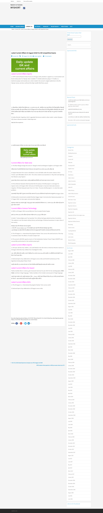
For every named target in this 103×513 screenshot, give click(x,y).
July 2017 (70, 458)
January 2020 (71, 365)
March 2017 (70, 471)
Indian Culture (71, 178)
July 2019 (70, 384)
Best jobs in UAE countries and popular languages (79, 120)
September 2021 (71, 344)
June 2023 (70, 312)
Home (13, 29)
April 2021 (70, 347)
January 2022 (71, 337)
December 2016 (71, 480)
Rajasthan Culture (72, 202)
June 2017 (70, 461)
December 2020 (71, 353)
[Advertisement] (59, 13)
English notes (71, 168)
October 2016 (71, 486)
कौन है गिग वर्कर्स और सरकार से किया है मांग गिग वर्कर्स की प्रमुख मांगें (78, 113)
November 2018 (71, 409)
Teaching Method (72, 230)
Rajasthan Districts (72, 206)
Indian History (71, 190)
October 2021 (71, 340)
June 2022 (70, 331)
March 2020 (70, 359)
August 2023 (71, 306)
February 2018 (71, 437)
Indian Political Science (73, 193)
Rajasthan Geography (72, 209)
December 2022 (71, 322)
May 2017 (70, 465)
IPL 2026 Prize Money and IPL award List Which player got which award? (78, 105)
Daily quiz (70, 162)
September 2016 (71, 489)
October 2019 (71, 375)
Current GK (17, 29)
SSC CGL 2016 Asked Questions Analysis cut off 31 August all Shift (27, 362)
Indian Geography (72, 184)
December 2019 (71, 368)
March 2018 (70, 433)
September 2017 (71, 452)
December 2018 (71, 406)
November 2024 (71, 278)
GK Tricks (70, 171)
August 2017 (71, 455)
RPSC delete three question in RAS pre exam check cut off (50, 365)
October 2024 (71, 281)
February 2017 (71, 474)
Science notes (71, 227)
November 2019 (71, 371)
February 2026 (71, 260)
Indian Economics (72, 181)
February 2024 (71, 288)
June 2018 (70, 424)
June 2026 (70, 253)
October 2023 (71, 300)
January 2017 (71, 477)
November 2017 (71, 446)
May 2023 (70, 316)
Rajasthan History (72, 218)
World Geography (72, 243)
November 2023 (71, 297)
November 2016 (71, 483)
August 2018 (71, 418)
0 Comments (48, 56)
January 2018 (71, 440)
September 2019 (71, 378)
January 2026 (71, 263)
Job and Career (71, 196)
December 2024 (71, 275)
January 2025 (71, 272)
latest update (37, 56)
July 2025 (70, 266)
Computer (70, 156)
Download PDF (71, 165)
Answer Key (70, 150)
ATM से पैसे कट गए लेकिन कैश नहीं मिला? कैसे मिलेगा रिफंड (79, 117)
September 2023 (71, 303)
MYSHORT (16, 7)
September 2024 (71, 285)
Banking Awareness (72, 153)
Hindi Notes (70, 175)
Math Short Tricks (72, 199)
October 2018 (71, 412)
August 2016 (71, 492)
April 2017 (70, 468)
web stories (70, 237)
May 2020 (70, 356)
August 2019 (71, 381)
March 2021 (70, 350)
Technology (70, 233)
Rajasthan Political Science (74, 221)
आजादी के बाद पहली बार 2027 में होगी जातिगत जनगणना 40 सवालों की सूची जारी (78, 100)
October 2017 (71, 449)
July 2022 (70, 328)
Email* (68, 34)
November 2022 (71, 325)
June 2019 (70, 387)
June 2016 (70, 499)
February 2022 (71, 334)
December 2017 (71, 443)
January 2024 (71, 291)
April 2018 (70, 430)
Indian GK (70, 187)
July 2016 (70, 496)
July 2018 (70, 421)
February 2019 (71, 399)
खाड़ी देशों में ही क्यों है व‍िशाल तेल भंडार (75, 109)
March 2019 (70, 396)
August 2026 (71, 250)
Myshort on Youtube (16, 5)
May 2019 (70, 390)
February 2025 (71, 269)
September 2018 (71, 415)
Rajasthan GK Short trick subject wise (76, 215)
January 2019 (71, 402)
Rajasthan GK (71, 212)
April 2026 (70, 257)
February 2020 (71, 362)
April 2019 (70, 393)
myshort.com (14, 511)
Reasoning (70, 224)
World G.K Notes (71, 240)
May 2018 (70, 427)
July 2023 (70, 309)
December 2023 (71, 294)
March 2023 (70, 319)
